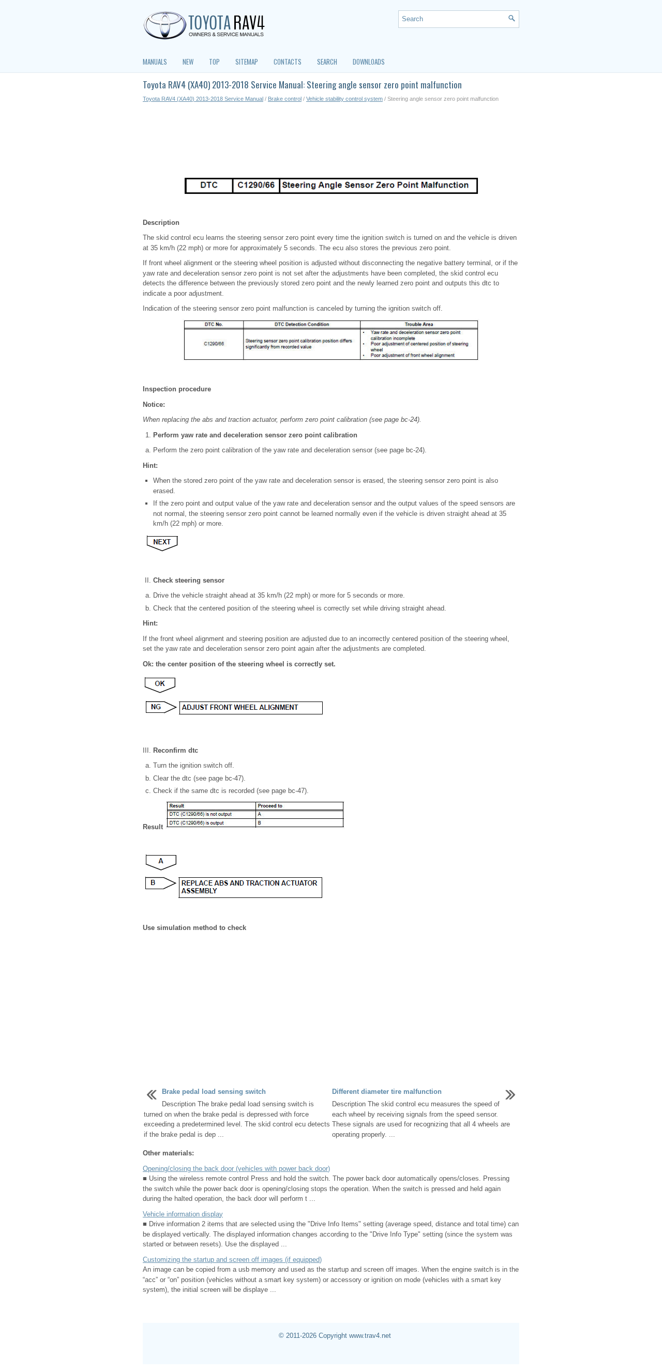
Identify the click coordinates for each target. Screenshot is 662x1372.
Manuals (155, 61)
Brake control (285, 99)
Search (327, 61)
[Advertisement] (331, 140)
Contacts (288, 61)
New (188, 61)
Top (214, 61)
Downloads (369, 61)
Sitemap (246, 61)
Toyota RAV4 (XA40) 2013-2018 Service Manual (203, 99)
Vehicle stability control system (344, 99)
